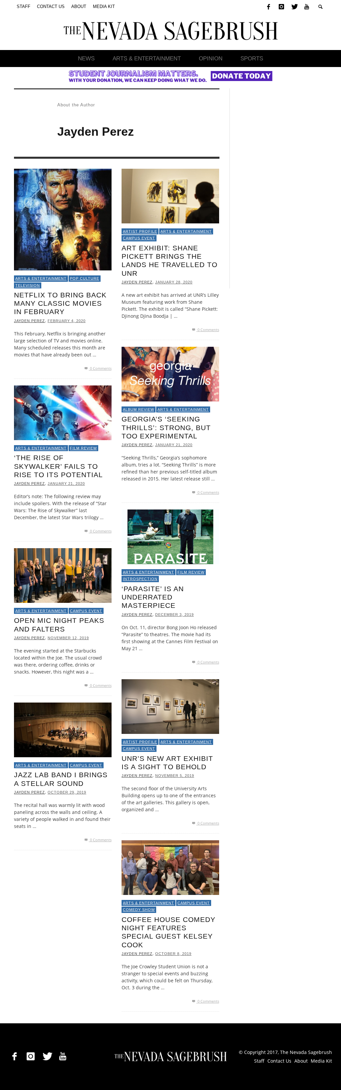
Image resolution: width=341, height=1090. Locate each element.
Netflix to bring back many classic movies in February (60, 303)
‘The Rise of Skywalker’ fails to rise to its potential (58, 466)
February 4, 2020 (67, 320)
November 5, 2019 (174, 776)
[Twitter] (294, 6)
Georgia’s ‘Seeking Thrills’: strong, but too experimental (166, 427)
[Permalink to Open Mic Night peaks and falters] (63, 575)
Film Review (83, 448)
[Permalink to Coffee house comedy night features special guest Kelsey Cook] (170, 867)
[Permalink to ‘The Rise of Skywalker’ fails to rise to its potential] (63, 412)
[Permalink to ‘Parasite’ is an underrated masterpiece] (170, 536)
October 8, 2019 (173, 953)
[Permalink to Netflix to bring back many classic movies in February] (63, 219)
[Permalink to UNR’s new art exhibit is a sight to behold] (170, 706)
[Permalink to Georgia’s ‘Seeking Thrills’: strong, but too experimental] (170, 373)
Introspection (140, 579)
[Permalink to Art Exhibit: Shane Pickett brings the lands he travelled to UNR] (170, 195)
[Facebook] (268, 6)
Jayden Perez (29, 320)
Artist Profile (140, 231)
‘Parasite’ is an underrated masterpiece (153, 597)
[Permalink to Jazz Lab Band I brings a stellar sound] (63, 729)
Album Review (138, 409)
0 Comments (100, 367)
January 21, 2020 (173, 445)
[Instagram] (281, 6)
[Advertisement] (283, 188)
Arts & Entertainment (41, 278)
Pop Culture (84, 278)
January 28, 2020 (173, 282)
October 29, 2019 (67, 792)
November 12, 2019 (68, 638)
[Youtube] (306, 6)
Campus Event (139, 238)
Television (27, 285)
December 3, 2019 (174, 614)
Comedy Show (139, 910)
